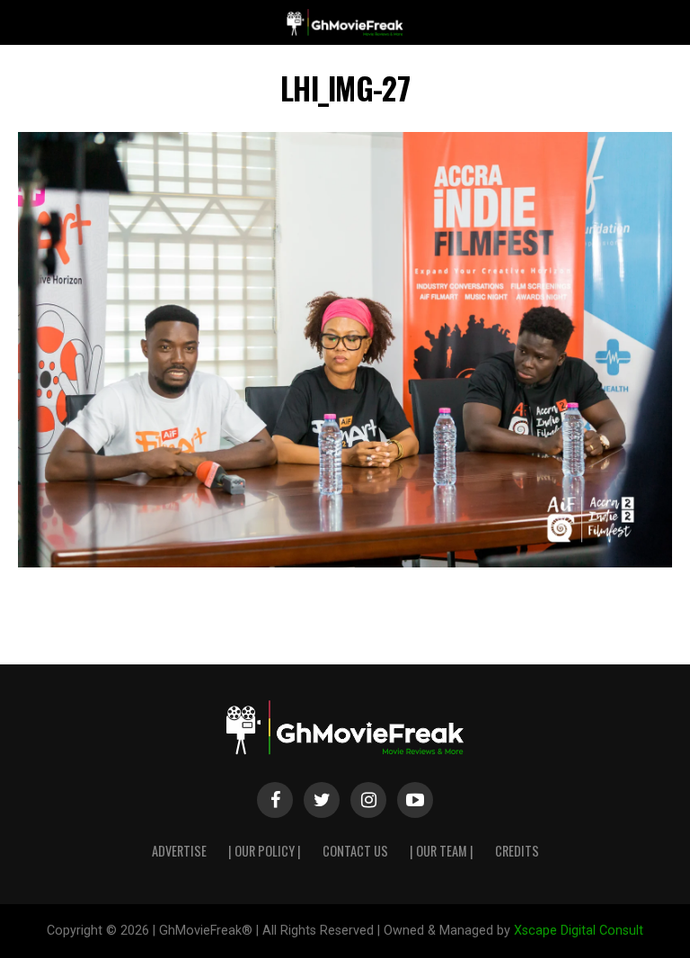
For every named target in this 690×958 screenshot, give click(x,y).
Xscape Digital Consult (578, 930)
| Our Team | (441, 850)
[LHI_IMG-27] (345, 562)
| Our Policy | (264, 850)
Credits (517, 850)
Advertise (179, 850)
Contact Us (355, 850)
